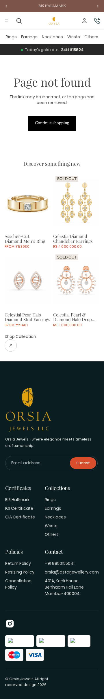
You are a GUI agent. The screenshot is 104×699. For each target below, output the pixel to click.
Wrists (73, 37)
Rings (11, 37)
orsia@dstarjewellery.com (72, 572)
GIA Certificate (20, 517)
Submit (83, 463)
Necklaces (52, 37)
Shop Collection (20, 336)
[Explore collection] (20, 345)
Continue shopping (52, 123)
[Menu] (6, 21)
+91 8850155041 (60, 563)
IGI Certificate (19, 508)
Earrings (29, 37)
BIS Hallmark (17, 500)
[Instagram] (9, 623)
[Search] (19, 21)
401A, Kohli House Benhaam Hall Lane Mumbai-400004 (64, 587)
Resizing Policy (19, 572)
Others (91, 37)
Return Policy (18, 563)
